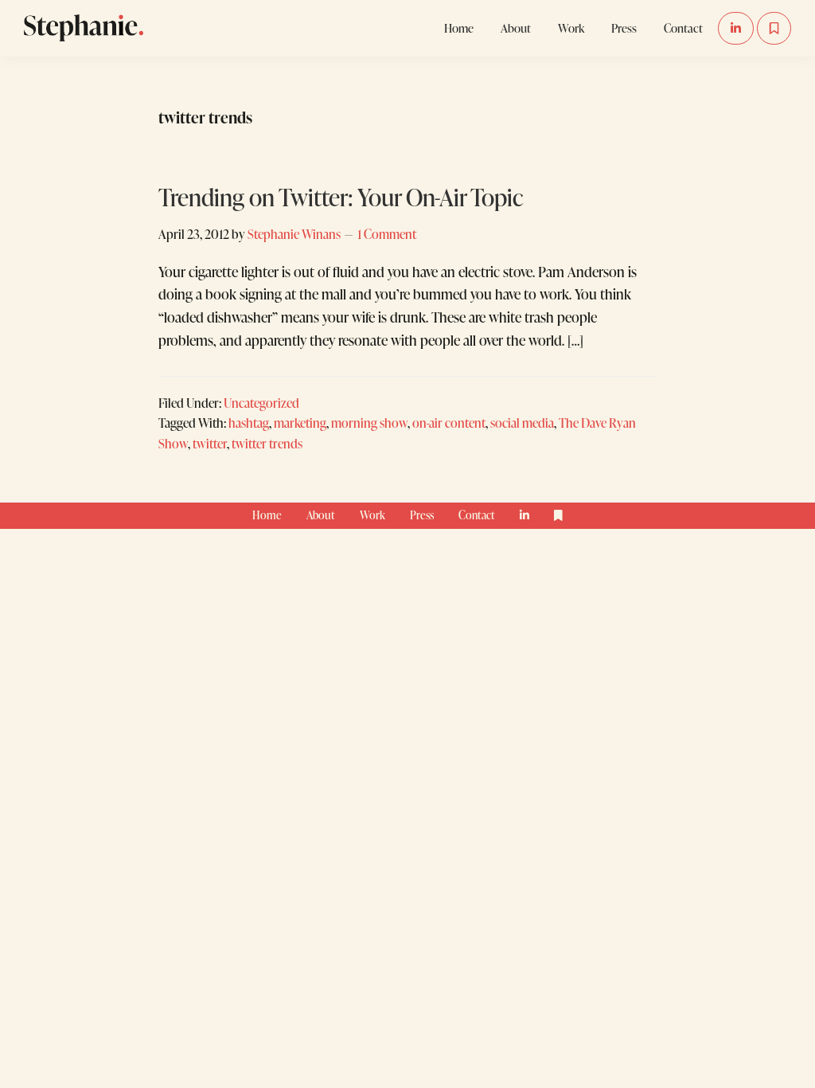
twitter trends (267, 443)
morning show (369, 422)
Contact (476, 514)
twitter (210, 443)
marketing (300, 422)
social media (522, 422)
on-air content (448, 422)
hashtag (248, 422)
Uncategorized (261, 402)
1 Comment (386, 233)
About (320, 514)
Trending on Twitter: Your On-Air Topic (340, 197)
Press (422, 514)
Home (267, 514)
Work (372, 514)
